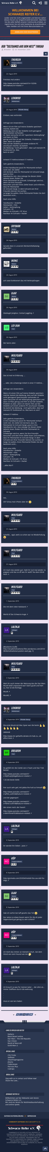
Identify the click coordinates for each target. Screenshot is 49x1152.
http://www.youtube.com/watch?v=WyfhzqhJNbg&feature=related (16, 775)
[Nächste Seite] (35, 1014)
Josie (23, 846)
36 (31, 1014)
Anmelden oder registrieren (26, 32)
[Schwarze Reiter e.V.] (12, 3)
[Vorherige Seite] (14, 1014)
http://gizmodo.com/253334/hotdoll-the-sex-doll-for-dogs (24, 879)
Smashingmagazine (15, 1060)
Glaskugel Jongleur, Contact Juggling (17, 313)
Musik (5, 691)
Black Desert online (15, 1036)
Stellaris (11, 1034)
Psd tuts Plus (13, 1066)
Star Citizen (12, 1041)
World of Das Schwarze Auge (14, 614)
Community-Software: (24, 1122)
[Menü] (46, 3)
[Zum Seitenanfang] (45, 1149)
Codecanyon (12, 1064)
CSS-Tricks (12, 1055)
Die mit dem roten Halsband (14, 607)
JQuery (10, 1062)
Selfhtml (11, 1057)
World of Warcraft (15, 1043)
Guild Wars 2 (13, 1045)
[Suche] (34, 3)
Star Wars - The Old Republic (19, 1039)
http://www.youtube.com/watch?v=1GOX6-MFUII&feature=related (20, 84)
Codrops (11, 1069)
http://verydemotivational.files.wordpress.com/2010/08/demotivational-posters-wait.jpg (24, 650)
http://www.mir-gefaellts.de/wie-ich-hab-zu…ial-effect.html (22, 737)
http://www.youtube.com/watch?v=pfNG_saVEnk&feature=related (16, 793)
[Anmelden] (40, 3)
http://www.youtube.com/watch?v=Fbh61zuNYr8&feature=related (16, 802)
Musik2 (6, 695)
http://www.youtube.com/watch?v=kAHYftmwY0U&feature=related (16, 812)
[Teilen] (46, 54)
